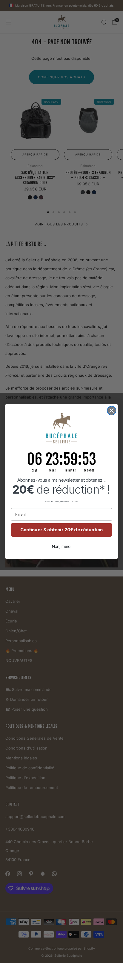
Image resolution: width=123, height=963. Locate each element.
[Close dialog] (111, 410)
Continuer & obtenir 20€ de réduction (61, 529)
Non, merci (61, 546)
